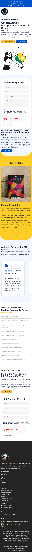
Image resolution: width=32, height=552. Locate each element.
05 (5, 233)
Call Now (22, 41)
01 (5, 231)
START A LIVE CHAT (16, 3)
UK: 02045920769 (8, 507)
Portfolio (3, 479)
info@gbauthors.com (9, 514)
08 (26, 233)
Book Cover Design (6, 498)
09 (16, 235)
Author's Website (5, 500)
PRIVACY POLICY (10, 111)
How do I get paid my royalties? (10, 316)
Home (3, 477)
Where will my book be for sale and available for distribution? (14, 326)
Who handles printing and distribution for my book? (14, 359)
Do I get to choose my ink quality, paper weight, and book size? (15, 321)
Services (3, 481)
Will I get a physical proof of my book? (11, 351)
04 (26, 231)
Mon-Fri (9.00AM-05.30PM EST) (16, 5)
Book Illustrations (6, 492)
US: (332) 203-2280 (8, 505)
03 (19, 231)
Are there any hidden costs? (9, 339)
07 (19, 233)
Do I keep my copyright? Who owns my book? (13, 331)
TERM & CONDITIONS (18, 111)
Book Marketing (5, 494)
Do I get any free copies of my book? (11, 355)
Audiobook (4, 496)
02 (12, 231)
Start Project (8, 41)
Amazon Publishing (6, 490)
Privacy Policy (21, 550)
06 (12, 233)
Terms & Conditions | (12, 550)
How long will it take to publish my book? (12, 347)
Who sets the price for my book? (10, 343)
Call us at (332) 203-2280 (16, 1)
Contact (3, 484)
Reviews (3, 482)
